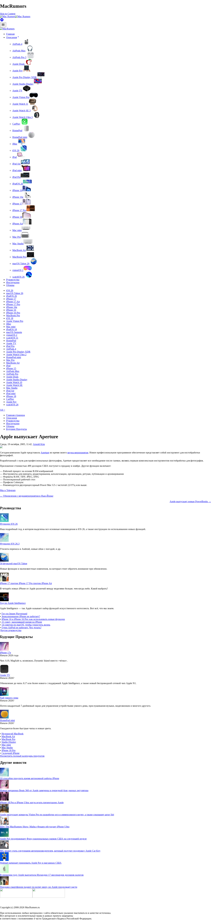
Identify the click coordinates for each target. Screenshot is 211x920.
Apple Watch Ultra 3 (22, 117)
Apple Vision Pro (20, 97)
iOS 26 (15, 150)
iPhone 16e (17, 197)
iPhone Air (17, 223)
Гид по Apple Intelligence (13, 603)
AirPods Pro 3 (19, 57)
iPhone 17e (5, 652)
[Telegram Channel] (2, 20)
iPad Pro (16, 177)
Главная (10, 34)
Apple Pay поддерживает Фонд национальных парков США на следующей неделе (43, 838)
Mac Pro (16, 237)
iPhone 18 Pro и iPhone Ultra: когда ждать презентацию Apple (32, 802)
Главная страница (15, 415)
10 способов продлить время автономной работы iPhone (29, 778)
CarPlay (16, 124)
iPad (14, 157)
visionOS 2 (17, 270)
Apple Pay (17, 70)
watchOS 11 (12, 337)
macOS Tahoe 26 (20, 263)
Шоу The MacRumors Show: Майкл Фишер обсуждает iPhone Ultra (34, 826)
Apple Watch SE (14, 385)
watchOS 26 (18, 277)
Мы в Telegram (7, 490)
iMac (14, 143)
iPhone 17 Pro (19, 210)
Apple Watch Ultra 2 (16, 354)
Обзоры (10, 285)
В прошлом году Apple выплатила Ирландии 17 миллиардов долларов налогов (42, 875)
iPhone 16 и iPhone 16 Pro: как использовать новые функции (33, 619)
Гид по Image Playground (14, 613)
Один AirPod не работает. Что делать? (21, 627)
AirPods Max (18, 50)
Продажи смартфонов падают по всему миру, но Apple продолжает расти (38, 887)
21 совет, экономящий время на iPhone (22, 622)
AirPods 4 (17, 44)
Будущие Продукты (16, 429)
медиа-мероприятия (77, 452)
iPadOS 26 (17, 183)
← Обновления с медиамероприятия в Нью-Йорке (26, 496)
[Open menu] (3, 24)
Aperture (45, 452)
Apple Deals (18, 64)
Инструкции (12, 282)
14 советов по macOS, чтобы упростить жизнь (26, 624)
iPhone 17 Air (13, 301)
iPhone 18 (17, 217)
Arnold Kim (39, 444)
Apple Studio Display (23, 84)
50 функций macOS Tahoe (13, 563)
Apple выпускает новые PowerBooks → (190, 501)
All (2, 410)
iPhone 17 (17, 203)
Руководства (12, 279)
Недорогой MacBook (12, 733)
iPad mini (17, 170)
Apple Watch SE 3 (21, 110)
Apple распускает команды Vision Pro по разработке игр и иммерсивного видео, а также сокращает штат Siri (57, 814)
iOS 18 (9, 318)
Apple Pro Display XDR (24, 77)
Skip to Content (7, 13)
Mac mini (17, 230)
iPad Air (16, 163)
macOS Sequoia (14, 332)
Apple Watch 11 (20, 104)
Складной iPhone (10, 753)
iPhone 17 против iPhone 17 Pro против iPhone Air (26, 583)
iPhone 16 (17, 190)
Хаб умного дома (9, 697)
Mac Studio (18, 243)
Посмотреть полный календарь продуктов (22, 756)
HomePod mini (19, 137)
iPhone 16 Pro (13, 312)
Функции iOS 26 (9, 524)
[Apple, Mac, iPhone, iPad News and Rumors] (7, 28)
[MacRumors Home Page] (15, 16)
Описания (11, 418)
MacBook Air (19, 250)
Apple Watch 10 (14, 382)
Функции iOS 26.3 (9, 543)
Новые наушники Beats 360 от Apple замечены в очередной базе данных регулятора (44, 790)
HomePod (17, 130)
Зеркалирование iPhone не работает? (21, 616)
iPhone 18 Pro (8, 750)
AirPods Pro (12, 374)
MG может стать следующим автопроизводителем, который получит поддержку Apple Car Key (50, 850)
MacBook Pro (19, 257)
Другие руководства (10, 630)
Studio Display (9, 742)
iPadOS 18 (11, 329)
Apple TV (17, 90)
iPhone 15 (11, 368)
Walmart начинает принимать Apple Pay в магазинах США (30, 863)
